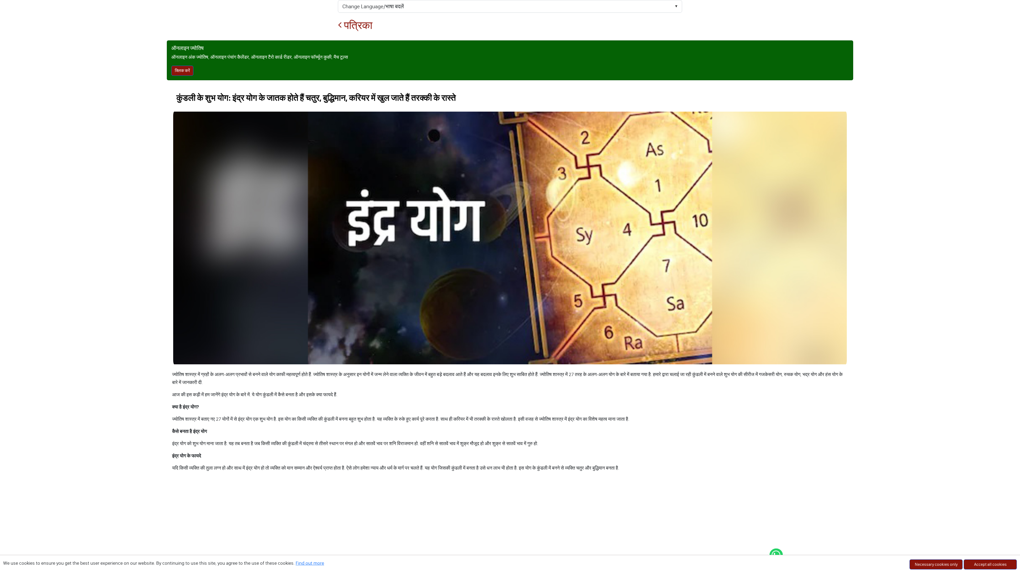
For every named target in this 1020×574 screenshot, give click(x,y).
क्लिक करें (182, 70)
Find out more (310, 563)
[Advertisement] (510, 522)
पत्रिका (357, 25)
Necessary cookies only (936, 564)
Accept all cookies (990, 564)
